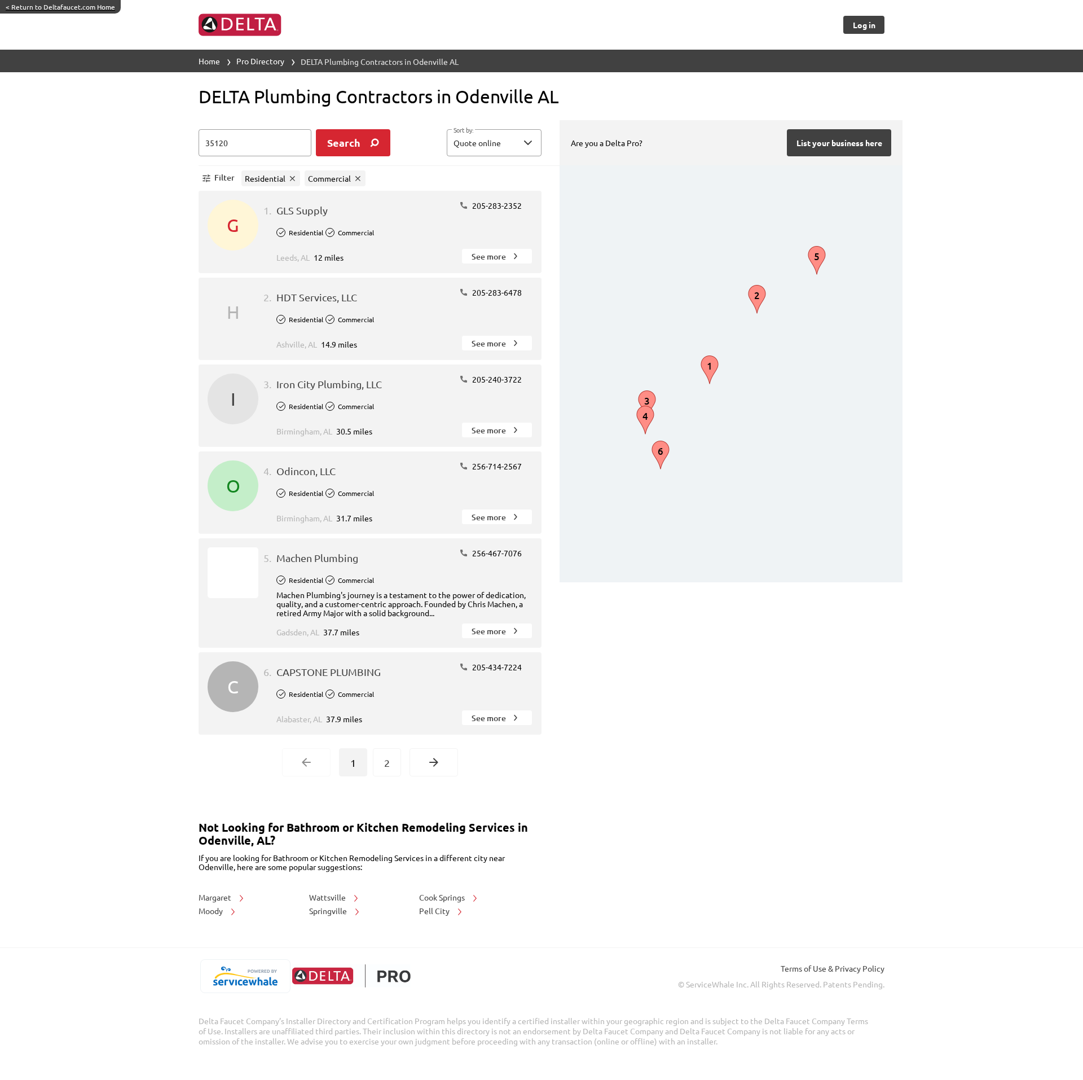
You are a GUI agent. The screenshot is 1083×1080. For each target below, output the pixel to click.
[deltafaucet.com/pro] (351, 975)
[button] (494, 142)
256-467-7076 (496, 553)
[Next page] (434, 762)
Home (209, 61)
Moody (211, 911)
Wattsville (328, 897)
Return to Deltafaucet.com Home (60, 6)
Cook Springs (442, 897)
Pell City (435, 911)
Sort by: (463, 130)
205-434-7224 (496, 667)
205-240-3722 (496, 379)
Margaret (216, 897)
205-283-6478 (496, 292)
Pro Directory (260, 61)
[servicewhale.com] (245, 976)
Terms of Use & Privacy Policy (832, 968)
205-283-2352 (496, 205)
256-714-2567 (496, 466)
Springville (329, 911)
